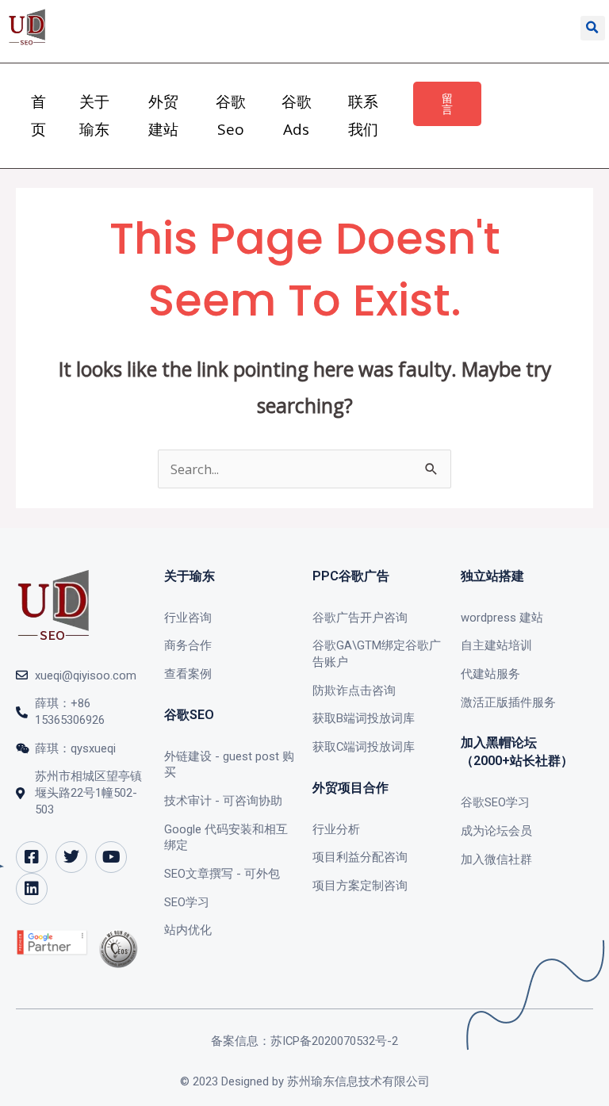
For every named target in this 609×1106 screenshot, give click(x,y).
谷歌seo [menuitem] (231, 115)
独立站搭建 (492, 576)
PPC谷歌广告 (350, 576)
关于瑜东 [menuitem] (94, 115)
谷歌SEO (189, 714)
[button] (592, 28)
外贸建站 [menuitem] (163, 115)
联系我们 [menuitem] (363, 115)
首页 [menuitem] (38, 115)
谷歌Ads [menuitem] (297, 115)
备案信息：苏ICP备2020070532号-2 (304, 1041)
